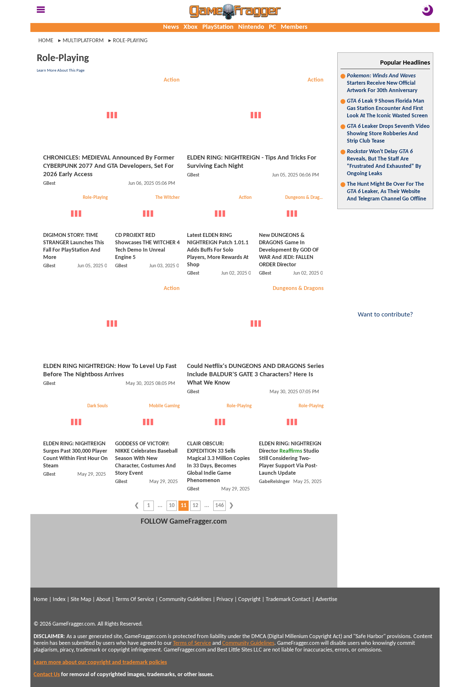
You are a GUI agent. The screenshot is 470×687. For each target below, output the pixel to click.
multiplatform (83, 41)
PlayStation (217, 27)
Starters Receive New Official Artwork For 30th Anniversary (382, 83)
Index (59, 599)
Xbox (191, 27)
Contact (301, 599)
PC (272, 27)
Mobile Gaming (164, 406)
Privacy (224, 599)
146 (219, 506)
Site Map (81, 599)
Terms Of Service (134, 599)
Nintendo (251, 27)
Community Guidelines (185, 599)
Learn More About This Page (60, 70)
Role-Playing (95, 197)
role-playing (130, 41)
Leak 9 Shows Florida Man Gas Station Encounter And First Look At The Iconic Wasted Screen (387, 108)
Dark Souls (97, 406)
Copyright (249, 599)
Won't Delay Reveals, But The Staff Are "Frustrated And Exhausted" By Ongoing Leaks (384, 163)
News (171, 27)
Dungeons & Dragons (305, 197)
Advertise (326, 599)
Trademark (278, 599)
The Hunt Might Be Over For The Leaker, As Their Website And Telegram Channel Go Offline (386, 191)
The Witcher (167, 197)
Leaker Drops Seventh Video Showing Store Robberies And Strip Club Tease (388, 133)
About (103, 599)
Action (172, 80)
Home (45, 41)
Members (294, 27)
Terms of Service (192, 643)
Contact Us (47, 674)
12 (195, 506)
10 (172, 506)
